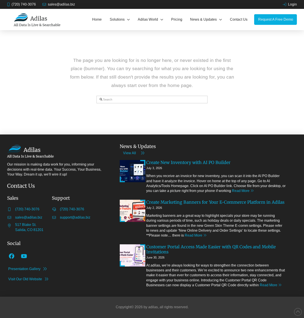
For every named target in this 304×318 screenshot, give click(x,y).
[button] (120, 19)
